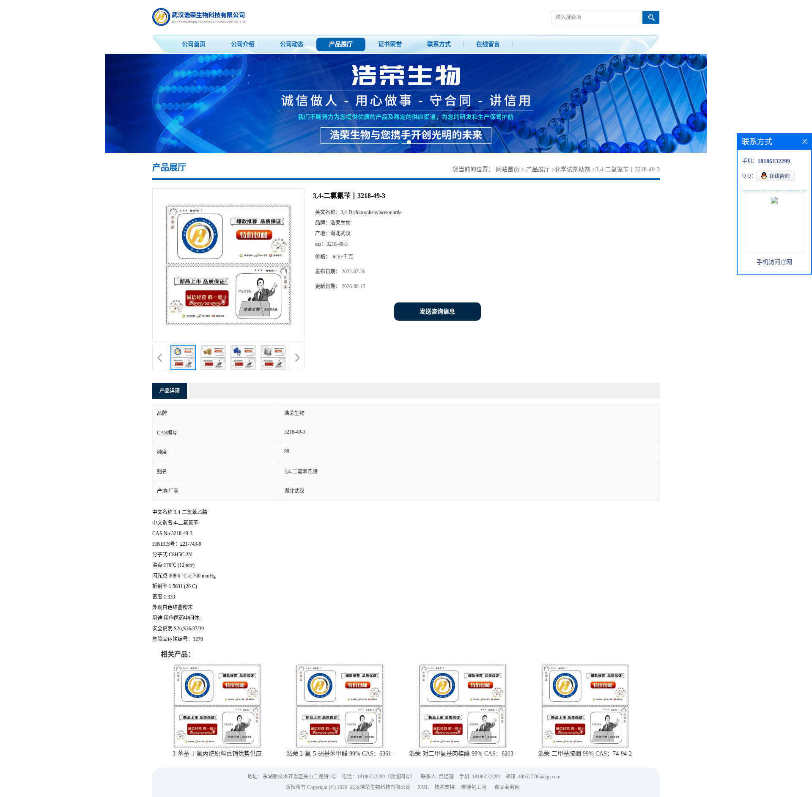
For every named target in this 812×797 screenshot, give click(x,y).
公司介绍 (243, 44)
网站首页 (507, 169)
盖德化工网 (473, 787)
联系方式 (439, 44)
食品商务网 (507, 787)
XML (423, 787)
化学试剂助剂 (572, 169)
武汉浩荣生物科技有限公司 (380, 787)
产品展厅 (341, 44)
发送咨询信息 (437, 311)
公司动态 (292, 44)
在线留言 (488, 44)
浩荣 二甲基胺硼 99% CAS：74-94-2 (585, 753)
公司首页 (194, 44)
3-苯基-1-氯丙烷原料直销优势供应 (217, 753)
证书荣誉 (390, 44)
